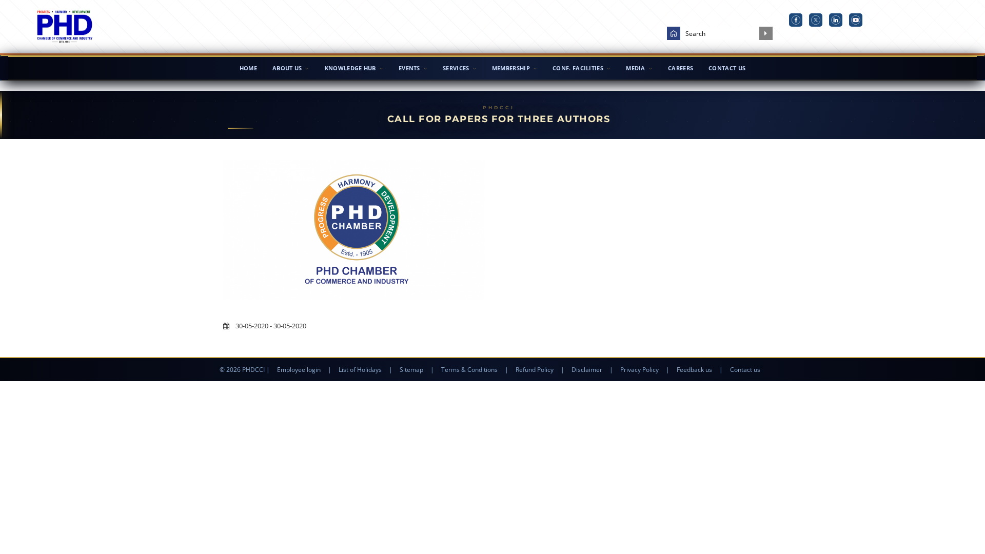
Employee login (299, 369)
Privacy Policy (639, 369)
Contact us (745, 369)
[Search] (766, 33)
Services (456, 68)
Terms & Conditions (469, 369)
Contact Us (726, 68)
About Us (287, 68)
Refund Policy (535, 369)
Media (635, 68)
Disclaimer (587, 369)
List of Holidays (360, 369)
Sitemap (411, 369)
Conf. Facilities (578, 68)
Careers (680, 68)
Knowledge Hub (350, 68)
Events (409, 68)
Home (248, 68)
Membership (511, 68)
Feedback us (694, 369)
